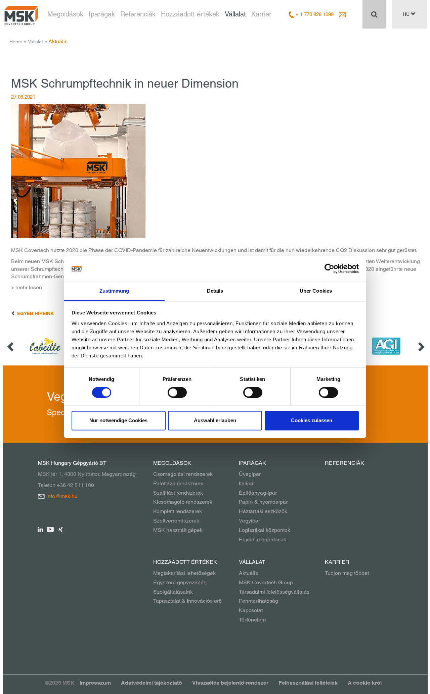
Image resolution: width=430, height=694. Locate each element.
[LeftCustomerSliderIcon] (11, 346)
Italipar (247, 483)
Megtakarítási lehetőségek (184, 573)
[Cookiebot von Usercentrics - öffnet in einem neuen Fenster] (329, 269)
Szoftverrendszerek (176, 520)
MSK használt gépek (178, 530)
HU (407, 14)
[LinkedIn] (40, 529)
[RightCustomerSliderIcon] (420, 346)
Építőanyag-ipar (258, 493)
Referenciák (138, 14)
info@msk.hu (62, 496)
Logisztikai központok (264, 530)
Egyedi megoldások (262, 539)
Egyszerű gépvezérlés (179, 582)
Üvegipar (250, 474)
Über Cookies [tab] (316, 291)
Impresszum (95, 683)
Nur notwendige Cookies (118, 420)
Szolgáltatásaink (173, 592)
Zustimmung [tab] (114, 291)
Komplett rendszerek (177, 511)
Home (15, 41)
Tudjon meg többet (347, 573)
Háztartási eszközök (263, 511)
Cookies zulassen (311, 420)
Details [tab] (215, 291)
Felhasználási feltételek (308, 683)
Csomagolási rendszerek (183, 474)
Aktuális (248, 573)
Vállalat (235, 14)
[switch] (177, 392)
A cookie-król (365, 683)
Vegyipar (249, 520)
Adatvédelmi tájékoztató (151, 683)
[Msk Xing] (60, 529)
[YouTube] (50, 529)
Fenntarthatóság (258, 601)
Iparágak (102, 14)
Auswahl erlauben (215, 420)
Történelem (252, 619)
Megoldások (65, 14)
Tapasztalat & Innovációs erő (187, 601)
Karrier (261, 14)
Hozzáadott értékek (190, 14)
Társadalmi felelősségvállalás (274, 592)
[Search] (374, 14)
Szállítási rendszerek (178, 493)
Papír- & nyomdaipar (263, 502)
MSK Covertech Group (266, 582)
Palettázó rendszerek (178, 483)
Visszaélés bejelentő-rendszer (230, 683)
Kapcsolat (251, 610)
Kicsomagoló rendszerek (182, 502)
